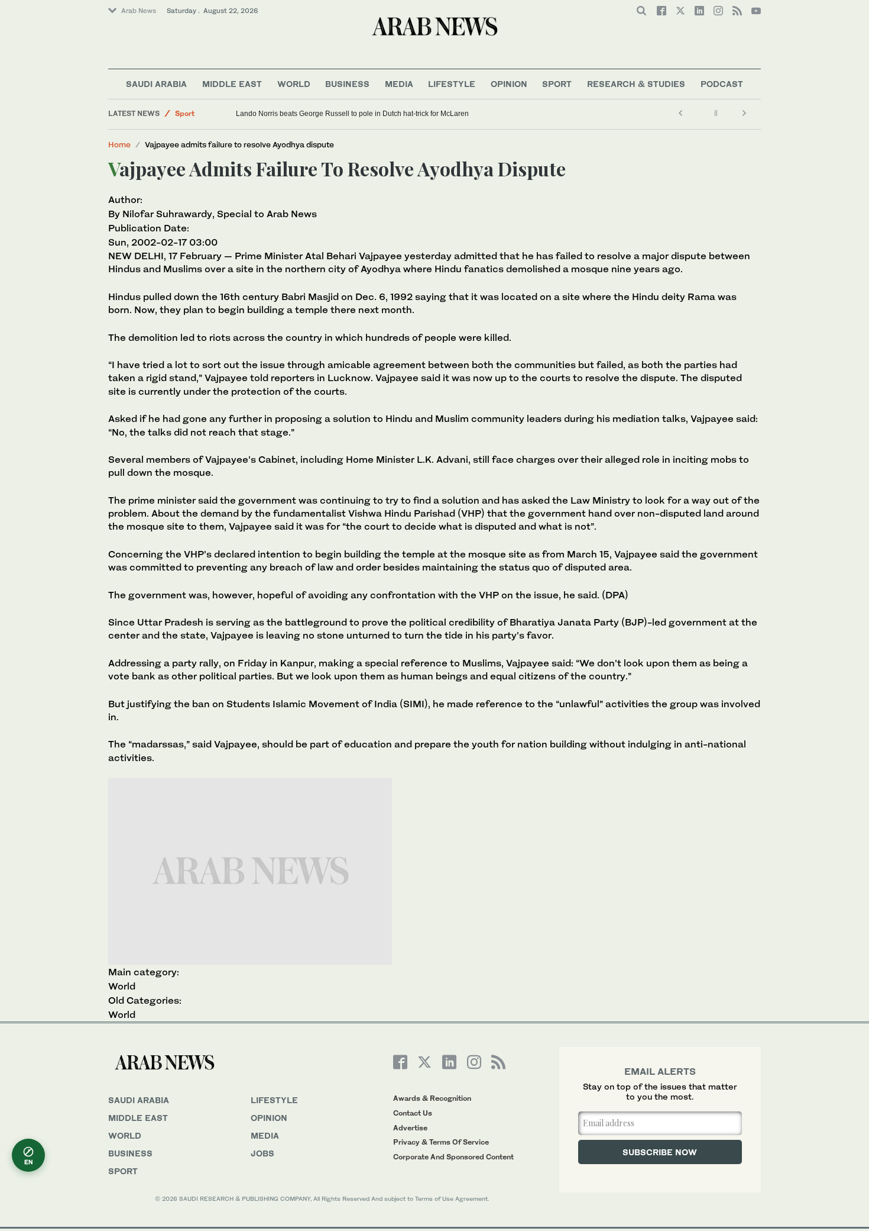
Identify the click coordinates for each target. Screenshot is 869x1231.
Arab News (138, 11)
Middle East (232, 84)
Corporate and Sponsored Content (453, 1156)
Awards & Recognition (432, 1098)
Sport (557, 84)
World (293, 84)
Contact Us (412, 1112)
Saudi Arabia (156, 84)
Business (347, 84)
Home (119, 144)
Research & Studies (636, 84)
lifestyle (274, 1100)
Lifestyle (451, 84)
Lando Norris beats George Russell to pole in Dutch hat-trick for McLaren (352, 113)
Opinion (509, 84)
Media (399, 84)
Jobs (262, 1153)
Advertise (410, 1127)
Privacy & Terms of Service (441, 1141)
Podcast (722, 84)
